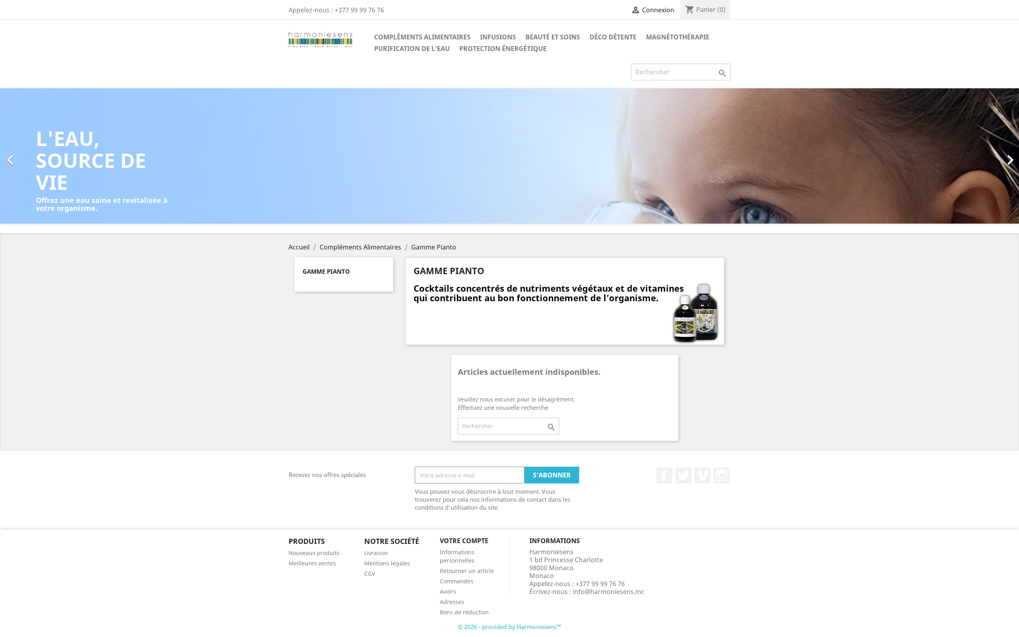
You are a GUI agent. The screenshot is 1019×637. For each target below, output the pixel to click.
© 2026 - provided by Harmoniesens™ (509, 627)
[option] (509, 156)
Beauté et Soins (552, 37)
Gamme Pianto (326, 271)
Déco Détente (613, 37)
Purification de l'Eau (412, 48)
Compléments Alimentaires (422, 37)
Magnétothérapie (677, 37)
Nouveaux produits (314, 553)
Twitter (683, 475)
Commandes (456, 581)
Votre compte (464, 540)
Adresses (452, 602)
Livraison (376, 553)
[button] (76, 156)
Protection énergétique (503, 48)
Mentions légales (387, 563)
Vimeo (703, 475)
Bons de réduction (464, 612)
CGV (369, 573)
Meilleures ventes (312, 563)
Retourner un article (467, 571)
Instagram (722, 475)
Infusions (498, 37)
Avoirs (448, 591)
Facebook (664, 475)
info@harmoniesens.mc (608, 591)
